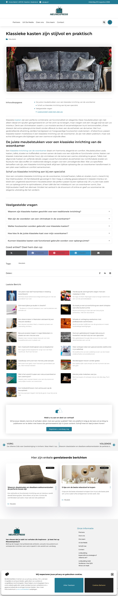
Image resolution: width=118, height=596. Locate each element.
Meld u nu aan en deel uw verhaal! (59, 418)
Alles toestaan (69, 585)
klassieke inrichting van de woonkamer (28, 151)
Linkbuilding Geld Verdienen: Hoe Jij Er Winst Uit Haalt (86, 563)
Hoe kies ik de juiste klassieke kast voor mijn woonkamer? (59, 233)
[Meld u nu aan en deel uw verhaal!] (59, 410)
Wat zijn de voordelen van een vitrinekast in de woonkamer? (59, 219)
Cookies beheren (99, 585)
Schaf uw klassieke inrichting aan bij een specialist (57, 105)
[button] (112, 574)
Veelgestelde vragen (44, 108)
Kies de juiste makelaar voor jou (84, 374)
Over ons (40, 22)
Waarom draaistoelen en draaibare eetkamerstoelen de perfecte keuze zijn (30, 488)
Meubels (12, 39)
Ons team (50, 22)
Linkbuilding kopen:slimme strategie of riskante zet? (88, 555)
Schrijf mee (82, 546)
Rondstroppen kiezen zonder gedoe (86, 361)
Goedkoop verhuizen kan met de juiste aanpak (36, 361)
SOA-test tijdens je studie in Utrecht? (32, 305)
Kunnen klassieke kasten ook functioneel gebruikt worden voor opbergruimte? (59, 241)
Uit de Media (83, 542)
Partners (16, 22)
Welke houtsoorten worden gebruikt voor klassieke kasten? (59, 226)
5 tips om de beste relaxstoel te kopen (78, 487)
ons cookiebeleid (23, 589)
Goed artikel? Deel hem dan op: (50, 112)
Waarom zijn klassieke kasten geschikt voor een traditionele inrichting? (59, 211)
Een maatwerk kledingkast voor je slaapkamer (35, 347)
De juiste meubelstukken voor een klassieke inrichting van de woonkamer (65, 102)
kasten (18, 120)
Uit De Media (28, 22)
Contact (60, 22)
